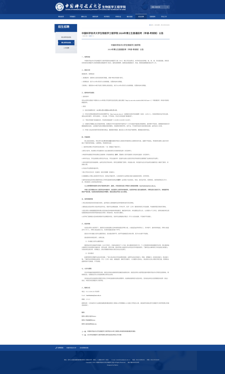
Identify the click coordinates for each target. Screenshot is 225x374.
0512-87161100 (155, 359)
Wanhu (116, 365)
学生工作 (164, 16)
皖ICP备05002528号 (133, 362)
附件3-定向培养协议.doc (89, 324)
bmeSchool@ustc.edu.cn (123, 359)
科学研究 (107, 16)
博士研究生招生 (66, 42)
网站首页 (61, 16)
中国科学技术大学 (71, 347)
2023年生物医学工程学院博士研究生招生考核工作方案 (104, 335)
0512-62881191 (140, 359)
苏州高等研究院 (84, 347)
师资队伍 (118, 16)
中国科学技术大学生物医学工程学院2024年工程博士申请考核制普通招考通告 (111, 331)
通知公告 (84, 16)
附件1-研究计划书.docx (89, 316)
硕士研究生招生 (66, 37)
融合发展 (129, 16)
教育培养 (95, 16)
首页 (152, 25)
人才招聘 (66, 48)
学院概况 (72, 16)
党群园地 (152, 16)
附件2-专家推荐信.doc (88, 320)
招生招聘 (141, 16)
